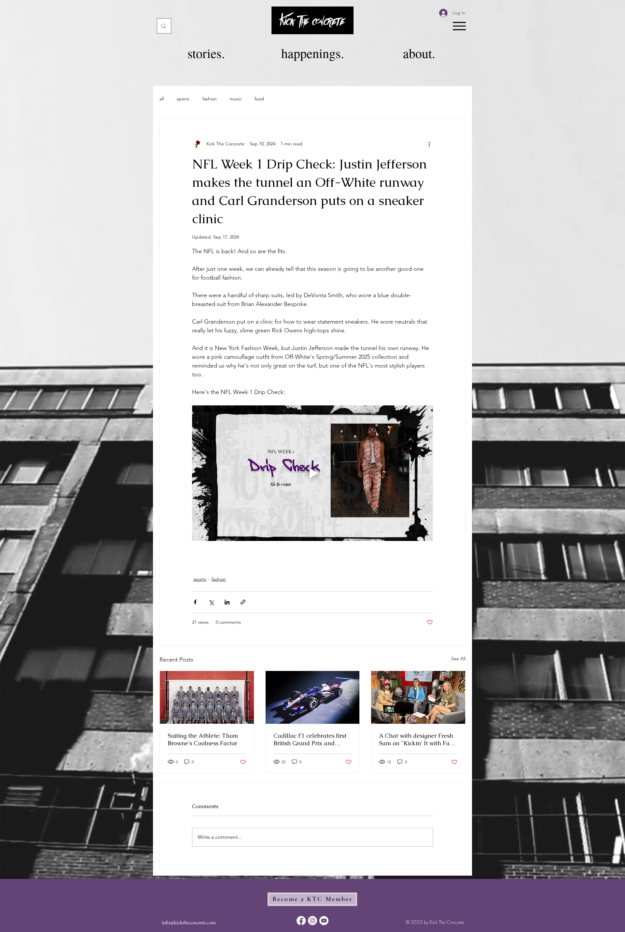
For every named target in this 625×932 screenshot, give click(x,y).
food (259, 99)
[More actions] (429, 144)
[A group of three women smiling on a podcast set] (418, 697)
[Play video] (312, 473)
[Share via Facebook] (195, 602)
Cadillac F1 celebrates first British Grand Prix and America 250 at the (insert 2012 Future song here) (309, 739)
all (162, 99)
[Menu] (459, 26)
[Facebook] (301, 920)
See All (458, 659)
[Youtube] (323, 920)
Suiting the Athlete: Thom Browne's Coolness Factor (203, 739)
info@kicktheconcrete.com (189, 922)
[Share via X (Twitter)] (211, 602)
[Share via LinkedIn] (227, 602)
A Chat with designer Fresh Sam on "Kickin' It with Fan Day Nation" (416, 739)
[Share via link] (243, 602)
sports (183, 99)
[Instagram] (312, 920)
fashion (209, 99)
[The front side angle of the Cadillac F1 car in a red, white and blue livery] (313, 697)
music (236, 99)
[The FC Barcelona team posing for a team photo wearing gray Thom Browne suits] (207, 697)
